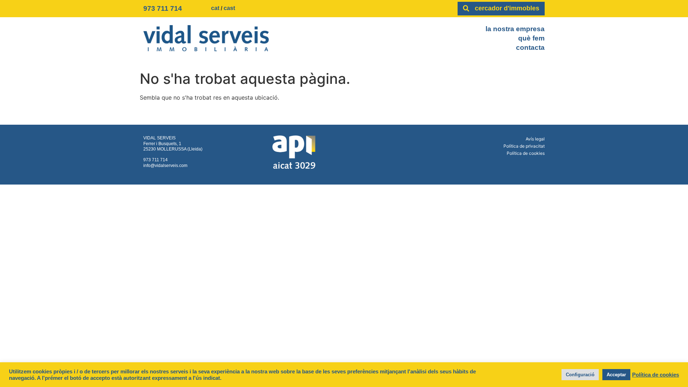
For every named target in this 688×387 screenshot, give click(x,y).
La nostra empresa (515, 29)
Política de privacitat (524, 146)
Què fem (531, 38)
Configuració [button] (580, 374)
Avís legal (535, 139)
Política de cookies (526, 153)
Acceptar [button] (616, 374)
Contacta (530, 47)
